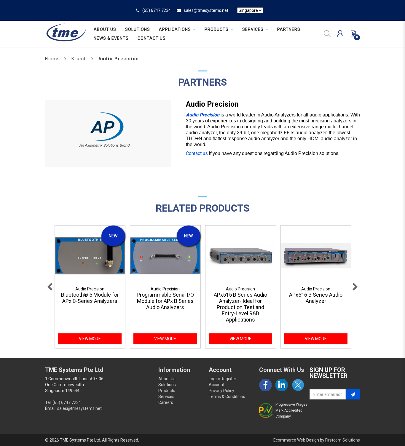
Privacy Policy (221, 390)
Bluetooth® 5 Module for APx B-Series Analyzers (90, 298)
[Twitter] (298, 385)
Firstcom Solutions (342, 440)
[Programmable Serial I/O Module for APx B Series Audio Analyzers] (165, 256)
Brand (78, 58)
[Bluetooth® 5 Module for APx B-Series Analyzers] (90, 256)
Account (216, 384)
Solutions (167, 384)
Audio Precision (118, 58)
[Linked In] (281, 385)
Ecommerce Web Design (296, 440)
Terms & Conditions (227, 396)
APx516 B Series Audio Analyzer (315, 298)
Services (166, 396)
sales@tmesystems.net (206, 10)
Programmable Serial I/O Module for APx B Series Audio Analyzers (165, 301)
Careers (165, 402)
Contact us (197, 153)
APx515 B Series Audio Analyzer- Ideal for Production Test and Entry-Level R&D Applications (240, 307)
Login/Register (222, 378)
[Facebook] (265, 385)
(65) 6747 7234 (156, 10)
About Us (167, 378)
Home (52, 58)
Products (166, 390)
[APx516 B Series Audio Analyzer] (316, 256)
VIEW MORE (90, 338)
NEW (113, 236)
